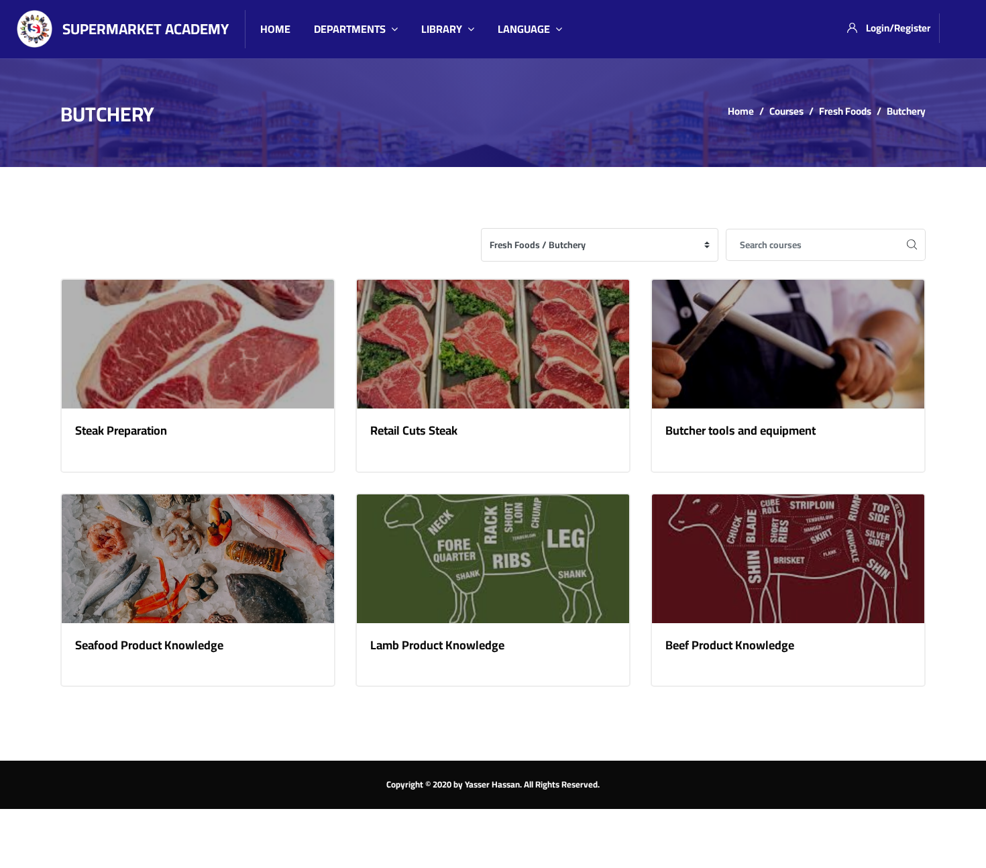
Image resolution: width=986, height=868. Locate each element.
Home (741, 111)
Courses (786, 111)
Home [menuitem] (275, 29)
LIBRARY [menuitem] (441, 29)
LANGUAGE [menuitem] (524, 29)
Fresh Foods (845, 111)
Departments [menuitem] (350, 29)
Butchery (906, 111)
